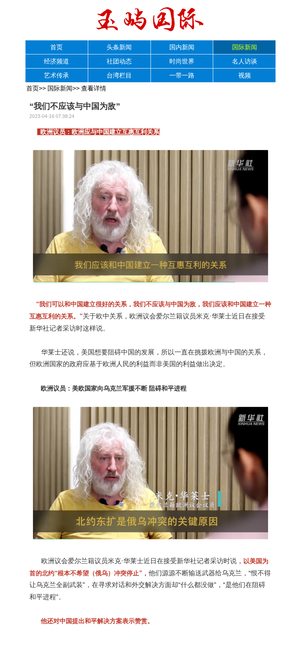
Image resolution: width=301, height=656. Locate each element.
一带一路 (181, 75)
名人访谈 (244, 61)
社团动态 (119, 61)
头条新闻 (119, 47)
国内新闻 (181, 47)
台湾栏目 (119, 75)
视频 (244, 75)
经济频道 (56, 61)
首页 (56, 47)
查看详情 (93, 88)
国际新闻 (244, 47)
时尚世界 (181, 61)
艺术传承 (56, 75)
